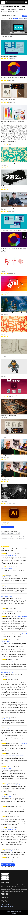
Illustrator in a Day (23, 743)
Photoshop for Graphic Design (7, 538)
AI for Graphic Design (22, 616)
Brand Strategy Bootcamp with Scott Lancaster (11, 784)
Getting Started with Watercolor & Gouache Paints (12, 121)
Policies (14, 913)
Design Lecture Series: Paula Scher (9, 270)
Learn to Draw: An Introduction (8, 99)
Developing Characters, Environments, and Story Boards (14, 313)
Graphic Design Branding (6, 536)
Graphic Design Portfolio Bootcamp (8, 555)
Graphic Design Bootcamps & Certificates (10, 533)
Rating (25, 18)
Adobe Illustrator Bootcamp (6, 568)
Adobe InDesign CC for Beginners (9, 56)
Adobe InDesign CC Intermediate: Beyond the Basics (13, 230)
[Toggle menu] (26, 2)
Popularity (16, 18)
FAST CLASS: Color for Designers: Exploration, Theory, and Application (13, 249)
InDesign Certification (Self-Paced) (9, 395)
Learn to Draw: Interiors (6, 435)
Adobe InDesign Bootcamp (6, 576)
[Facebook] (4, 894)
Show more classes (6, 527)
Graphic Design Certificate (7, 292)
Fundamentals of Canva (6, 36)
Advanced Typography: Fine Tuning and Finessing (12, 163)
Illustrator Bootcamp (5, 522)
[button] (25, 912)
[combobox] (14, 2)
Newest (20, 18)
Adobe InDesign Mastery (6, 455)
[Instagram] (7, 894)
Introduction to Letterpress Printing (9, 415)
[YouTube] (2, 894)
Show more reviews (7, 864)
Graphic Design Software (21, 538)
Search (25, 15)
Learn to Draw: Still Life (6, 355)
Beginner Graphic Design (19, 536)
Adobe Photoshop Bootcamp (7, 586)
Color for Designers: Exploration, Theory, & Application (13, 77)
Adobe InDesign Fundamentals (8, 478)
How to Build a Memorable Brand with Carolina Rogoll (12, 755)
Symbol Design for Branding (7, 208)
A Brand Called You (5, 500)
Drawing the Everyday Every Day (8, 141)
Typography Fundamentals (7, 333)
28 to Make (3, 186)
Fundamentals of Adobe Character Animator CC (12, 375)
